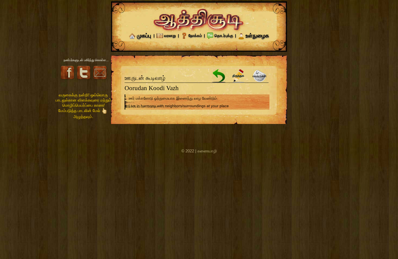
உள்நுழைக (257, 35)
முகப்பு (144, 35)
